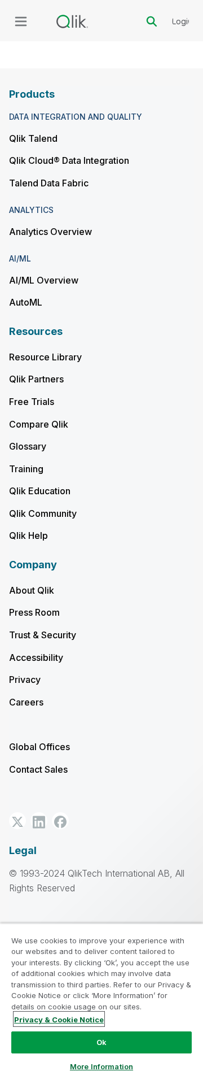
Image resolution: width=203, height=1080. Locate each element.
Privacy (25, 679)
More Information (101, 1066)
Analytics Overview (50, 231)
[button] (17, 820)
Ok (101, 1042)
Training (26, 468)
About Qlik (31, 590)
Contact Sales (38, 769)
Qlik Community (43, 513)
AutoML (25, 302)
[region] (101, 1001)
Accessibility (36, 657)
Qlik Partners (36, 379)
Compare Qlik (38, 424)
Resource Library (45, 357)
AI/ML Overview (43, 280)
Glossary (27, 446)
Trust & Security (42, 635)
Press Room (34, 612)
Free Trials (31, 401)
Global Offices (39, 746)
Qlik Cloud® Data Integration (69, 160)
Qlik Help (28, 535)
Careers (26, 702)
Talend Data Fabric (49, 183)
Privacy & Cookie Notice (59, 1019)
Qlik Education (39, 491)
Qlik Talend (33, 138)
